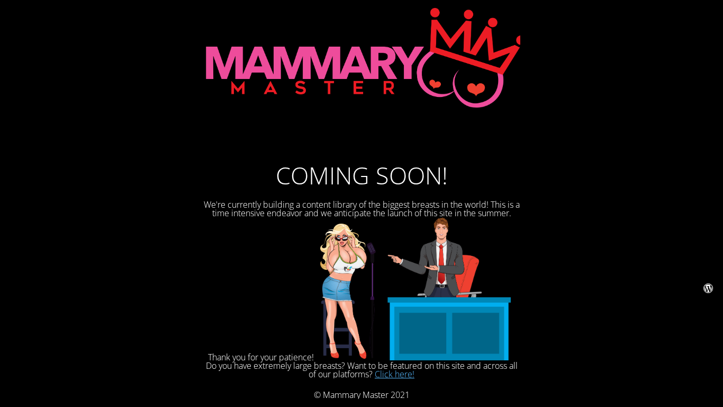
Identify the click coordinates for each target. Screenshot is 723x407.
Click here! (394, 374)
